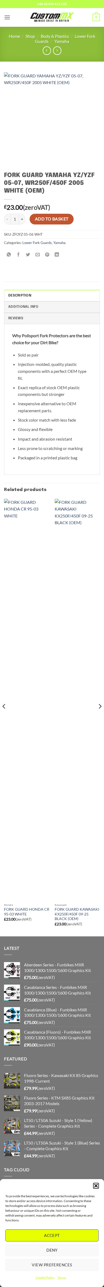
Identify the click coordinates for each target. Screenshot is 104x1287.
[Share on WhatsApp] (9, 254)
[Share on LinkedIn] (57, 254)
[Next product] (47, 50)
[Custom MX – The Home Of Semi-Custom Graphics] (52, 17)
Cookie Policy (45, 1277)
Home (14, 36)
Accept (52, 1235)
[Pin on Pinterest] (47, 254)
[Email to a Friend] (37, 254)
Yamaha (61, 41)
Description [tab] (19, 295)
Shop (30, 36)
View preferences (52, 1264)
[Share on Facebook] (18, 254)
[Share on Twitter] (28, 254)
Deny (52, 1250)
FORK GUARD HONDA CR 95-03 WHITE (26, 911)
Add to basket (52, 218)
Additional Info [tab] (23, 307)
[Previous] (4, 717)
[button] (96, 1185)
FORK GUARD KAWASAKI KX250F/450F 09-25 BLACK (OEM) (77, 914)
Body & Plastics (55, 36)
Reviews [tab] (15, 318)
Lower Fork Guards (37, 243)
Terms (61, 1277)
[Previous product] (57, 50)
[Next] (100, 717)
